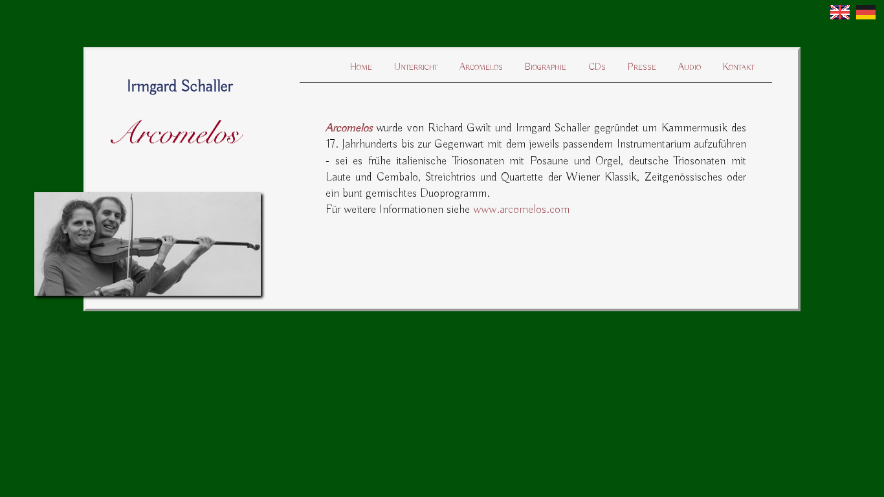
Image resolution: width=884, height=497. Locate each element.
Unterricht (415, 67)
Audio (689, 67)
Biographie (545, 67)
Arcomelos (481, 67)
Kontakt (738, 67)
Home (361, 67)
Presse (642, 67)
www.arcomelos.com (521, 210)
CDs (597, 67)
